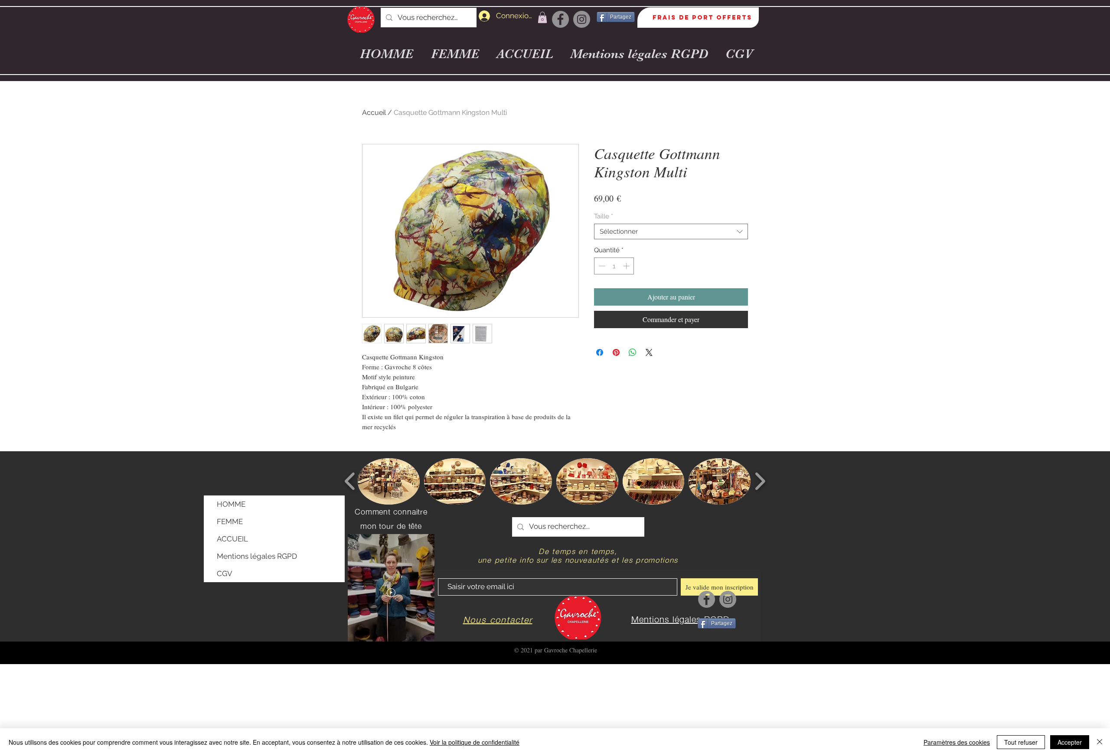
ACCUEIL (232, 538)
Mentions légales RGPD (257, 556)
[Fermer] (1099, 742)
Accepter (1070, 742)
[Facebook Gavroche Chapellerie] (560, 19)
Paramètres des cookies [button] (957, 742)
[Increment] (627, 266)
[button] (542, 17)
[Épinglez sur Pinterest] (616, 352)
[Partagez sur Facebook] (599, 352)
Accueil (374, 112)
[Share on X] (649, 352)
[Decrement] (601, 266)
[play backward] (350, 481)
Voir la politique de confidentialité (474, 742)
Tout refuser (1021, 742)
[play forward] (760, 481)
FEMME (230, 521)
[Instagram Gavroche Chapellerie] (581, 19)
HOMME (231, 504)
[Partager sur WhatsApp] (632, 352)
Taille (603, 216)
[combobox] (671, 231)
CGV (224, 573)
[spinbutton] (614, 266)
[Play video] (391, 592)
